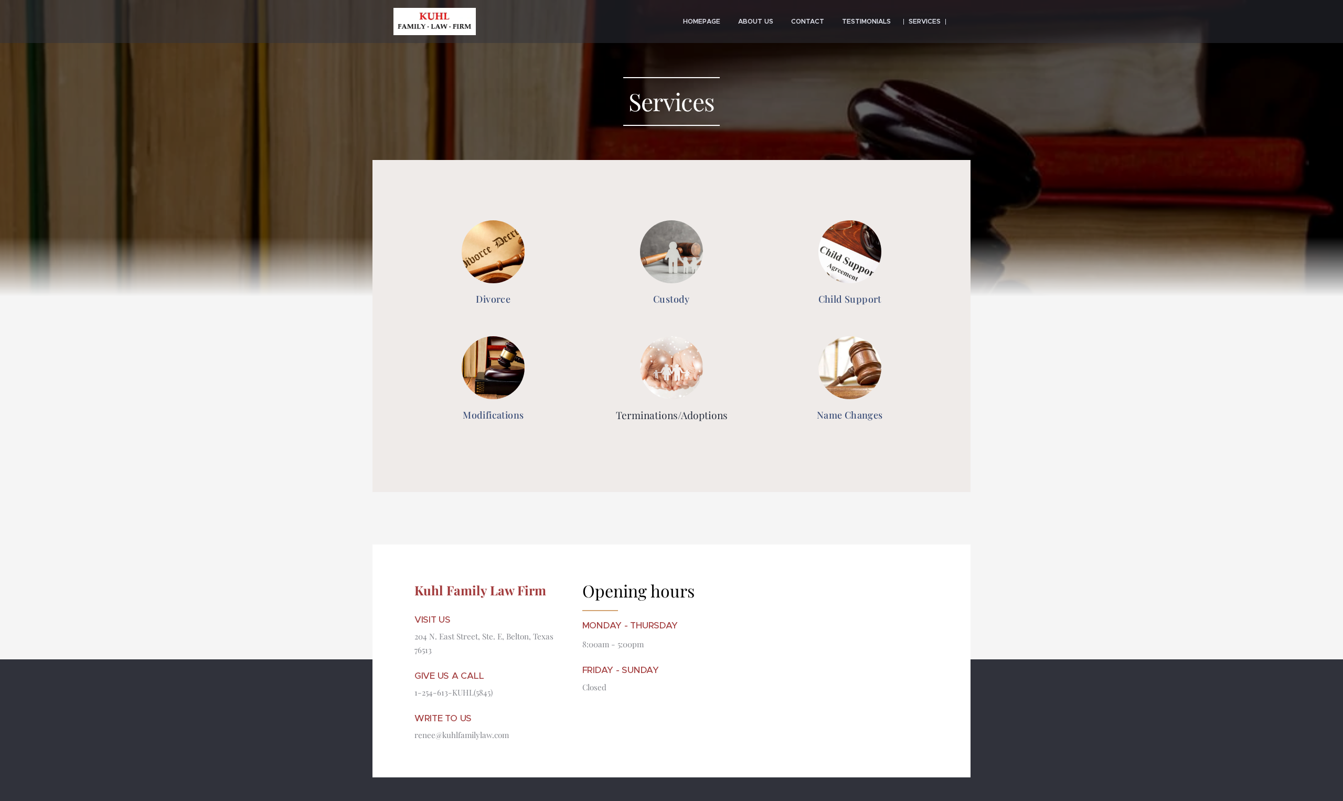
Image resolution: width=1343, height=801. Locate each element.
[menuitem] (701, 21)
